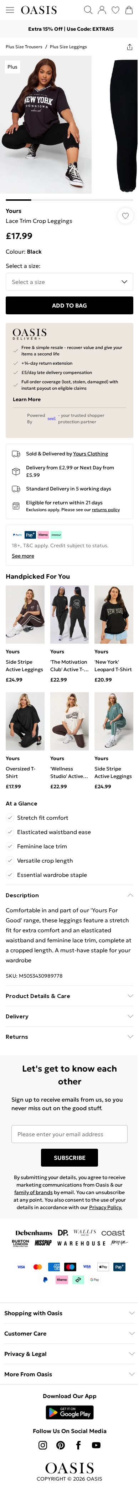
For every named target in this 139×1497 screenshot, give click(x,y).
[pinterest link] (60, 1445)
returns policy (106, 509)
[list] (69, 128)
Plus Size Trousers (24, 46)
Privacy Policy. (105, 1207)
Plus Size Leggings (68, 46)
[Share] (129, 46)
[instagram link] (42, 1445)
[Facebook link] (78, 1445)
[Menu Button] (10, 10)
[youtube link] (96, 1445)
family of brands (33, 1192)
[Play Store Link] (70, 1412)
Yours (13, 210)
